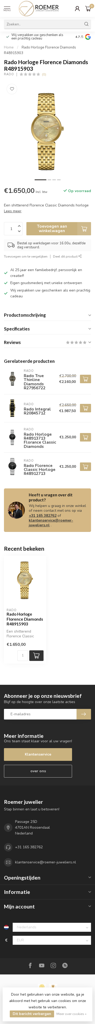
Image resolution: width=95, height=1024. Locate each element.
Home (9, 47)
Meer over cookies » (71, 1014)
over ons (38, 771)
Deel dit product (65, 256)
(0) (44, 74)
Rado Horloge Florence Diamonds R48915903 (25, 619)
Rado (9, 74)
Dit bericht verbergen (32, 1013)
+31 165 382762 (42, 515)
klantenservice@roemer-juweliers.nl (51, 523)
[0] (88, 8)
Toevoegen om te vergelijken (26, 256)
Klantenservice (38, 754)
